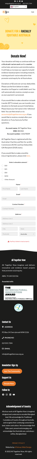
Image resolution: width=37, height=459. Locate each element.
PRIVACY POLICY (18, 443)
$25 (6, 169)
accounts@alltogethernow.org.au (14, 114)
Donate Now (9, 383)
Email (18, 194)
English (16, 6)
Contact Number (18, 204)
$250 (6, 176)
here (28, 156)
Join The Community (12, 371)
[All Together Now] (5, 12)
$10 (6, 165)
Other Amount (10, 179)
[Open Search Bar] (32, 12)
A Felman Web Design (23, 447)
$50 (6, 172)
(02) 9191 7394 (27, 3)
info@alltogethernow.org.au (13, 3)
